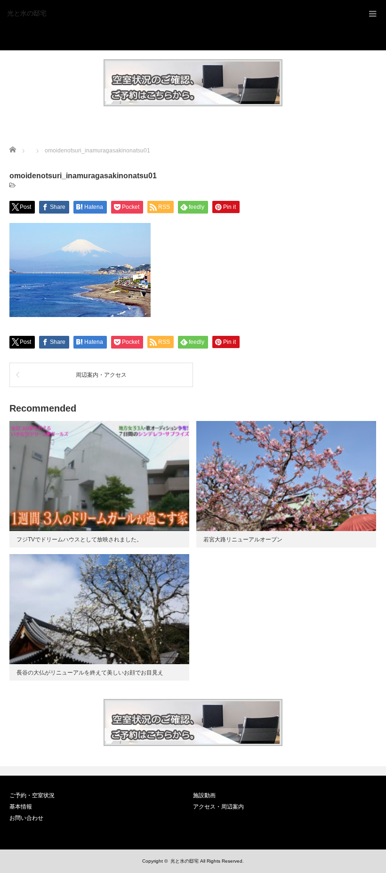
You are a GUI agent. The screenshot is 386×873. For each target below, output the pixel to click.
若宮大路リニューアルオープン (242, 539)
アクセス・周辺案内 (218, 806)
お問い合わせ (26, 818)
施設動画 (204, 795)
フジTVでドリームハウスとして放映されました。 (79, 539)
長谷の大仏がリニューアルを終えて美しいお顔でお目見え (89, 672)
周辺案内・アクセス (101, 375)
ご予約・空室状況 (32, 795)
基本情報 (20, 806)
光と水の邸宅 (27, 13)
